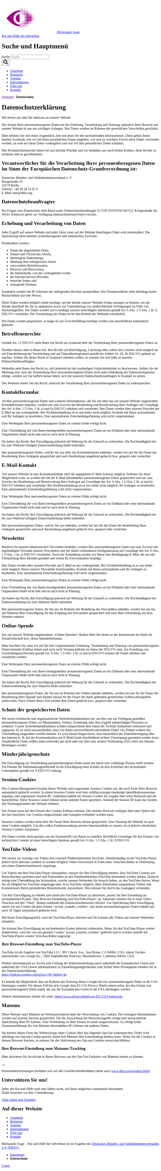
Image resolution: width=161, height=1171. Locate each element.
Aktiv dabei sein (12, 1100)
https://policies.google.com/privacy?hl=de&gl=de (34, 974)
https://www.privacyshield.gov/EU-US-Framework (88, 996)
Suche (6, 57)
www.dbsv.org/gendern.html (130, 1071)
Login (6, 1165)
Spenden (30, 1100)
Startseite (8, 97)
